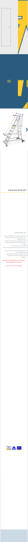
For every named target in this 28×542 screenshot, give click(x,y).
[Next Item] (27, 129)
